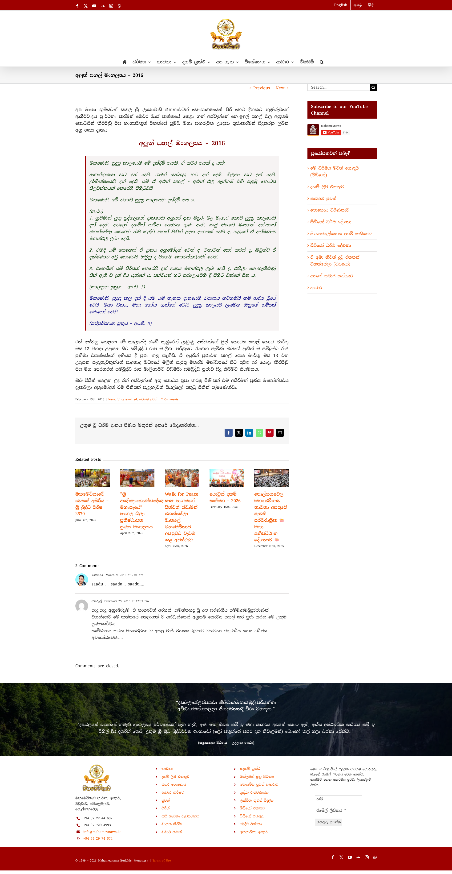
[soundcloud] (358, 857)
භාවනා (167, 768)
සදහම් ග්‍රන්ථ (250, 768)
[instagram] (367, 857)
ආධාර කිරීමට (172, 792)
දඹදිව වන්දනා (251, 824)
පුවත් (165, 800)
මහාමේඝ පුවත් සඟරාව (259, 784)
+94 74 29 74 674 (98, 838)
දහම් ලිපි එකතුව (327, 186)
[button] (322, 61)
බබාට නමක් (171, 832)
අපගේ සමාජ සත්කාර (331, 275)
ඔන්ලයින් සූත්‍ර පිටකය (257, 777)
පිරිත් (165, 808)
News (111, 399)
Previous (261, 88)
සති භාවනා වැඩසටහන (180, 816)
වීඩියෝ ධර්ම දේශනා (330, 245)
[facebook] (333, 857)
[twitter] (341, 857)
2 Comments (169, 399)
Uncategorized (127, 399)
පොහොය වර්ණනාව (329, 210)
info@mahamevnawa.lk (102, 832)
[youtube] (350, 857)
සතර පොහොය (173, 784)
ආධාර (316, 287)
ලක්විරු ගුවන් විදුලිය (257, 800)
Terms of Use (162, 860)
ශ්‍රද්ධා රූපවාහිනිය (254, 792)
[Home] (124, 61)
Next (280, 88)
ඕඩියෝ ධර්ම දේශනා (330, 221)
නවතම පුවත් (148, 399)
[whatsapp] (375, 857)
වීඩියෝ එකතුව (252, 816)
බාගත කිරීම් (171, 824)
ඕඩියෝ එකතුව (252, 808)
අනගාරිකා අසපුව (254, 832)
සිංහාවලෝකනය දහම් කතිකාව (340, 233)
